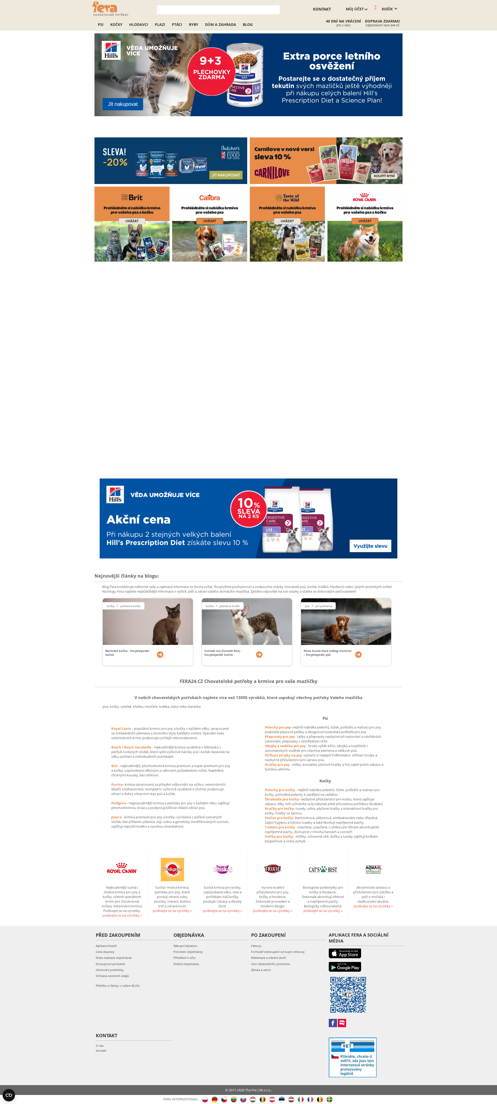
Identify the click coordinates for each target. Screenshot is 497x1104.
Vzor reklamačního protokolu (270, 964)
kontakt (322, 9)
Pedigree (119, 803)
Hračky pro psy (277, 764)
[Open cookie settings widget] (9, 1095)
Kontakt (101, 1051)
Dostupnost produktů (110, 964)
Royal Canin (121, 728)
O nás (100, 1046)
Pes (307, 606)
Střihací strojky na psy (283, 755)
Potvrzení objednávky (188, 952)
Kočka (110, 606)
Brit (115, 765)
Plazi (160, 24)
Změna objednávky (186, 964)
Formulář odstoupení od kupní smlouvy (278, 952)
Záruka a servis (261, 970)
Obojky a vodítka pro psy (285, 746)
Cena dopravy (105, 952)
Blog (248, 24)
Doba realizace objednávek (114, 958)
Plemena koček (130, 606)
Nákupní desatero (185, 946)
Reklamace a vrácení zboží (268, 958)
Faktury (256, 946)
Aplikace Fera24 (106, 946)
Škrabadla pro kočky (282, 799)
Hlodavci (138, 24)
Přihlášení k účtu (184, 958)
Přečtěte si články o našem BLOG (118, 986)
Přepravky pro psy (280, 736)
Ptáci (177, 24)
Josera (116, 817)
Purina (117, 784)
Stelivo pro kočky (279, 817)
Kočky (116, 24)
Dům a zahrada (220, 24)
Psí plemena (324, 606)
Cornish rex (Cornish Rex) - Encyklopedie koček (223, 653)
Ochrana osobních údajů (112, 976)
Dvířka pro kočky (279, 836)
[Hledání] (276, 9)
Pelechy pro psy (278, 727)
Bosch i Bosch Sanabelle (131, 747)
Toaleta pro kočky (280, 827)
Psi (101, 24)
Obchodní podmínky (110, 970)
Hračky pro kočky (279, 808)
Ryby (193, 24)
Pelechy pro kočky (280, 789)
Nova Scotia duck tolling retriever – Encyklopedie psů (328, 653)
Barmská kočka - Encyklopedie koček (127, 653)
